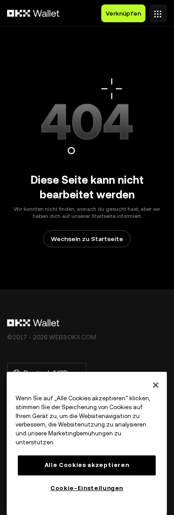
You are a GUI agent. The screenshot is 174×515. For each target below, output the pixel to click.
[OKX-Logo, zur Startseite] (33, 13)
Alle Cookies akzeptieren (87, 465)
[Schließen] (156, 385)
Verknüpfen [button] (123, 13)
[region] (87, 443)
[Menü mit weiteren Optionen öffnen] (158, 11)
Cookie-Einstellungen (86, 488)
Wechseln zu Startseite (87, 238)
